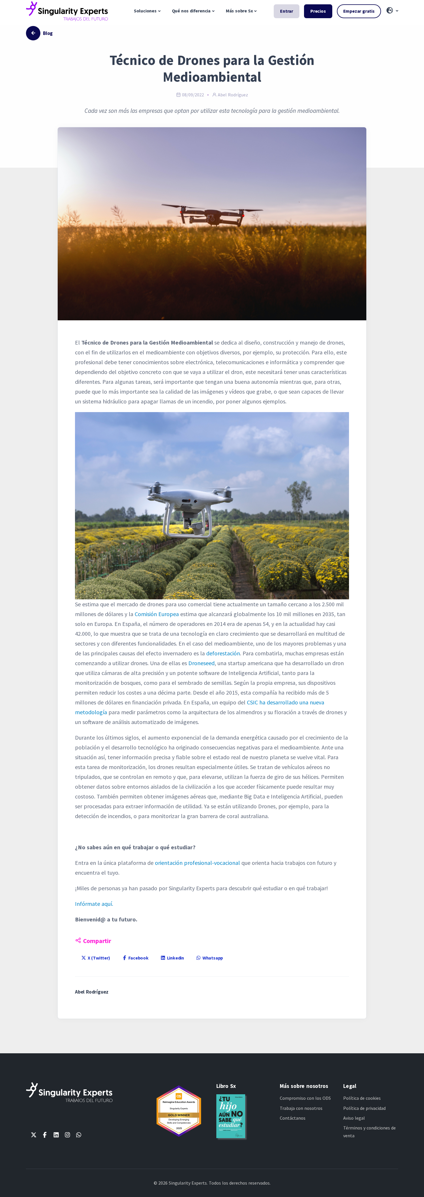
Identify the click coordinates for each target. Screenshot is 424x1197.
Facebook (138, 958)
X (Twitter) (98, 958)
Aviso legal (354, 1118)
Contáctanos (292, 1118)
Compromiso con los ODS (305, 1098)
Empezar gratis (359, 11)
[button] (392, 11)
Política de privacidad (364, 1108)
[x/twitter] (33, 1135)
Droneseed (201, 663)
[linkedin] (56, 1135)
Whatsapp (212, 958)
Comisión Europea (157, 614)
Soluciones (145, 11)
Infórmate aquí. (94, 903)
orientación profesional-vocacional (197, 862)
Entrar (286, 11)
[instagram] (67, 1135)
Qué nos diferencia (191, 11)
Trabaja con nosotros (301, 1108)
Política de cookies (362, 1098)
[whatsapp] (78, 1135)
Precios (318, 11)
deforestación (223, 653)
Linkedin (175, 958)
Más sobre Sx (239, 11)
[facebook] (44, 1135)
